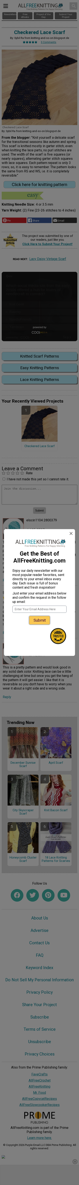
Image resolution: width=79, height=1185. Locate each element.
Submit (39, 620)
